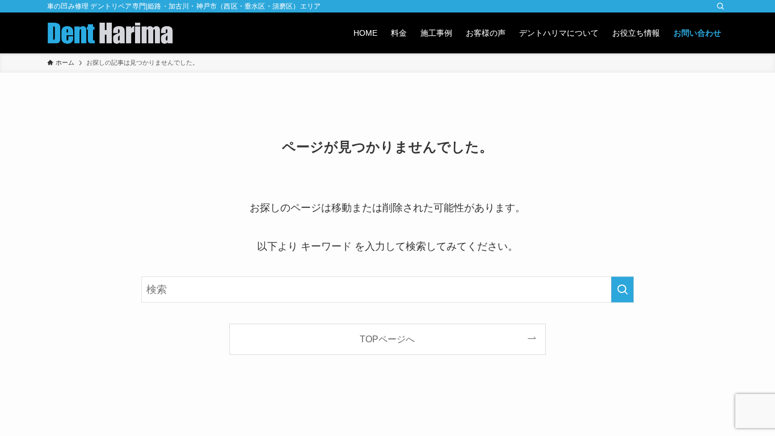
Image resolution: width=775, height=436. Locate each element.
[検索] (720, 6)
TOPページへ (387, 339)
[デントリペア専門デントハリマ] (110, 33)
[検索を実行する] (622, 289)
